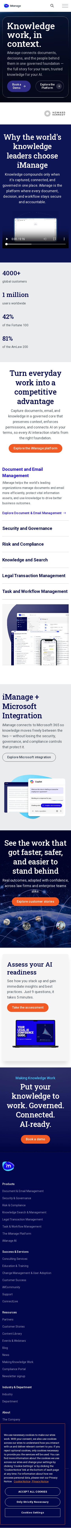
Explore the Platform (47, 86)
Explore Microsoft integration (29, 757)
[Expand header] (65, 6)
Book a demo (35, 1139)
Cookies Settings (32, 1512)
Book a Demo (16, 86)
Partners (7, 1319)
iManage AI (9, 1240)
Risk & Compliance (14, 1205)
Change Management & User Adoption (26, 1273)
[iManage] (12, 6)
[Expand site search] (52, 6)
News (5, 1354)
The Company (11, 1419)
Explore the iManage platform (35, 448)
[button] (35, 795)
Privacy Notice (40, 1481)
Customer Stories (13, 1326)
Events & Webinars (14, 1340)
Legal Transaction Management (22, 1219)
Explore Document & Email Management (32, 513)
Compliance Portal (14, 1369)
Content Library (12, 1333)
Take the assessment (28, 1007)
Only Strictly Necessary (33, 1501)
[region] (32, 1474)
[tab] (35, 491)
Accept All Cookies (32, 1491)
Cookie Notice (22, 1481)
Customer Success (14, 1280)
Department (10, 1401)
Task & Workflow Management (21, 1226)
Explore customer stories (35, 901)
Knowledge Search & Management (24, 1212)
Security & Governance (16, 1198)
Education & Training (15, 1265)
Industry (7, 1394)
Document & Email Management (23, 1191)
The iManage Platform (16, 1233)
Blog (5, 1347)
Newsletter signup (13, 1376)
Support (7, 1294)
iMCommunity (11, 1287)
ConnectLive (10, 1301)
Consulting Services (14, 1258)
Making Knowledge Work (17, 1362)
